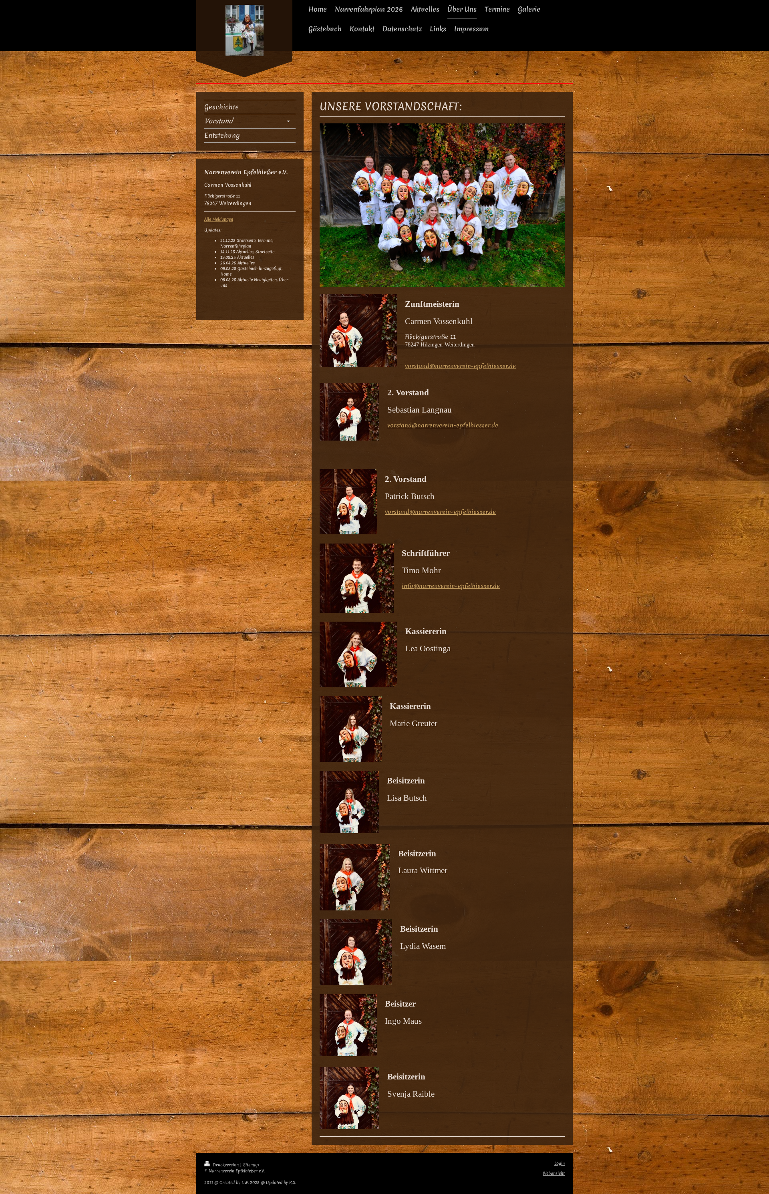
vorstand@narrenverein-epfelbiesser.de (460, 366)
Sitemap (251, 1165)
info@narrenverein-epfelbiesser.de (451, 586)
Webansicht (554, 1173)
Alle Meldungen (218, 219)
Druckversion (225, 1165)
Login (559, 1163)
